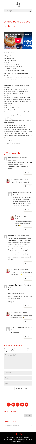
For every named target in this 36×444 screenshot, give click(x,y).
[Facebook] (9, 405)
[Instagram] (13, 405)
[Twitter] (22, 405)
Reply (28, 173)
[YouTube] (26, 405)
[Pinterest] (17, 405)
